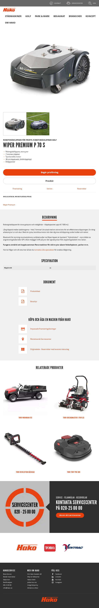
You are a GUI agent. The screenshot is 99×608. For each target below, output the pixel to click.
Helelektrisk (9, 197)
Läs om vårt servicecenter (70, 515)
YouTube (58, 580)
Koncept (91, 16)
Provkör (50, 180)
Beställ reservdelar (9, 577)
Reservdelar (81, 189)
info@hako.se (7, 588)
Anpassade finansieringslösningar (43, 329)
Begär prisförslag (49, 172)
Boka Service (7, 574)
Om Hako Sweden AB (34, 574)
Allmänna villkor (32, 588)
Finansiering (17, 189)
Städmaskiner (13, 16)
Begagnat (59, 16)
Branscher (75, 16)
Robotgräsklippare (23, 197)
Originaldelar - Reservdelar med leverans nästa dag (49, 349)
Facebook (58, 574)
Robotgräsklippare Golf (45, 140)
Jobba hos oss (32, 582)
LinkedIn (58, 577)
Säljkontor (6, 580)
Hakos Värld (31, 580)
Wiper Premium (9, 205)
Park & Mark (42, 16)
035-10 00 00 (7, 585)
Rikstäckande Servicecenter (40, 339)
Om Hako (10, 22)
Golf (28, 16)
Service (49, 189)
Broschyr (33, 301)
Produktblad (35, 291)
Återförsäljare (7, 582)
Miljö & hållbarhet (33, 577)
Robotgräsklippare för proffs (17, 140)
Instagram (58, 582)
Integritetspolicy (32, 585)
